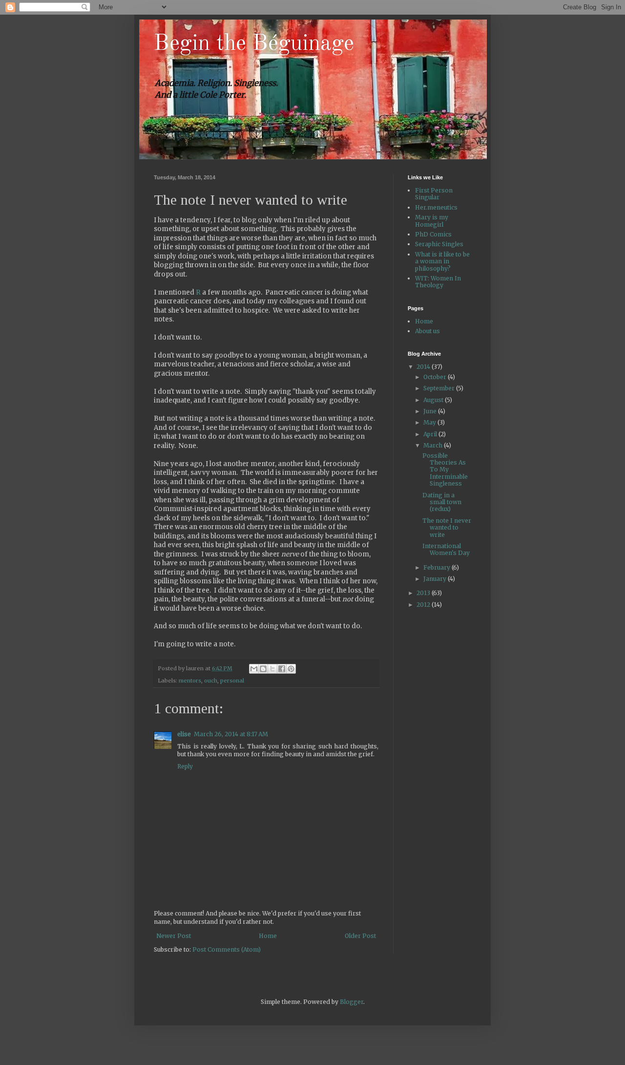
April (430, 434)
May (430, 422)
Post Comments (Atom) (226, 949)
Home (268, 935)
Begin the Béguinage (254, 44)
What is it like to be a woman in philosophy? (442, 261)
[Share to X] (272, 669)
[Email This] (254, 669)
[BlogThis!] (263, 669)
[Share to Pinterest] (291, 669)
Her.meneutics (436, 207)
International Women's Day (446, 549)
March (433, 445)
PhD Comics (433, 234)
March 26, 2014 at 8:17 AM (231, 734)
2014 (424, 366)
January (435, 578)
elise (184, 734)
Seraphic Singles (439, 244)
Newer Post (173, 935)
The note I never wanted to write (446, 527)
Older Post (360, 935)
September (439, 388)
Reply (185, 766)
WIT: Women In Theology (438, 282)
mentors (190, 680)
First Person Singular (434, 194)
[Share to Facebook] (282, 669)
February (437, 567)
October (435, 377)
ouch (210, 680)
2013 (424, 592)
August (434, 400)
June (430, 411)
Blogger (351, 1001)
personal (232, 680)
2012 (424, 604)
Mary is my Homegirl (431, 220)
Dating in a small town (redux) (441, 502)
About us (427, 331)
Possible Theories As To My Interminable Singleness (445, 470)
